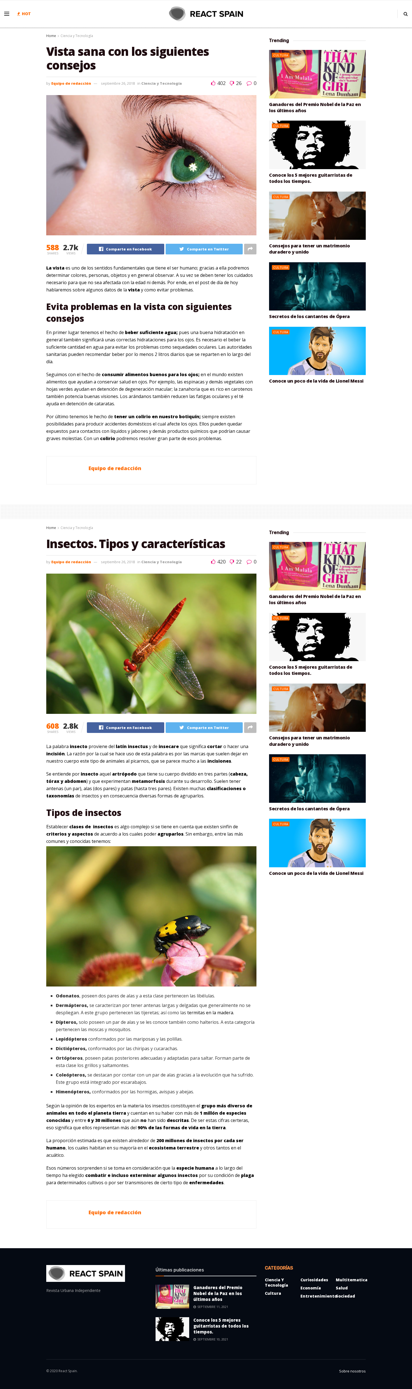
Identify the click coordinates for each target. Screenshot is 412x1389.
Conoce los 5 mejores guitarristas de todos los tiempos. (310, 178)
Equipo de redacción (71, 83)
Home (51, 35)
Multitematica (351, 1279)
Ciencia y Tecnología (77, 35)
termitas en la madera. (210, 1012)
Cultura (280, 55)
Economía (310, 1288)
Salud (342, 1288)
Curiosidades (314, 1279)
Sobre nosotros (352, 1371)
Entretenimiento (318, 1296)
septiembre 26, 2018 (118, 83)
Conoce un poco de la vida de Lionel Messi (316, 381)
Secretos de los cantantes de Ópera (309, 316)
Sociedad (345, 1296)
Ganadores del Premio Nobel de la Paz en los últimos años (217, 1293)
